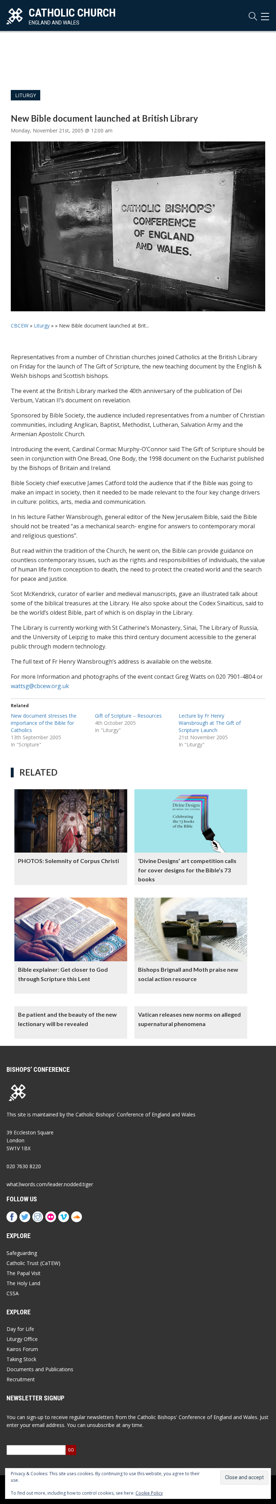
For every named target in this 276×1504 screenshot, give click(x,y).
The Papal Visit (23, 1273)
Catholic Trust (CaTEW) (33, 1263)
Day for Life (20, 1328)
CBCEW (19, 325)
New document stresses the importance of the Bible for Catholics (44, 722)
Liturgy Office (22, 1339)
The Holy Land (23, 1283)
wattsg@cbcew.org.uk (40, 686)
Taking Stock (21, 1359)
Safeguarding (21, 1253)
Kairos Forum (22, 1349)
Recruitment (20, 1379)
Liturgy (25, 95)
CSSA (12, 1293)
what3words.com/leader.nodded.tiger (49, 1184)
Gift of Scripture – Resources (128, 715)
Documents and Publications (39, 1369)
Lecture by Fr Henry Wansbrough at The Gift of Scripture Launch (210, 722)
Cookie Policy (149, 1493)
